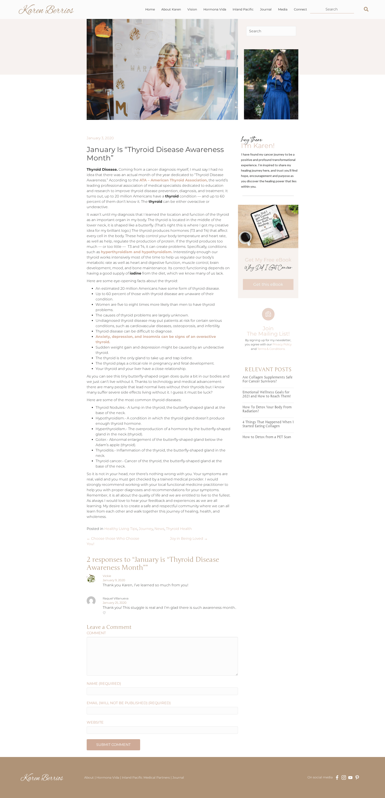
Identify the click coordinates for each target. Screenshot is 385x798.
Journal (266, 9)
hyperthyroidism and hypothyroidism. (136, 252)
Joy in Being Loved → (189, 538)
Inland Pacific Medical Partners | (147, 777)
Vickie (107, 576)
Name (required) (104, 683)
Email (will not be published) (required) (129, 703)
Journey (146, 529)
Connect (300, 9)
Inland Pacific (243, 9)
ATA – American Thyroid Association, (173, 180)
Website (95, 722)
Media (282, 9)
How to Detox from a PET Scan (266, 437)
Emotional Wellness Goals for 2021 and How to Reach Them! (266, 394)
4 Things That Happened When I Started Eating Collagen (268, 424)
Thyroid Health (179, 529)
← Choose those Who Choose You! (113, 541)
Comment (96, 633)
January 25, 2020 (115, 602)
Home (150, 9)
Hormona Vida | (109, 777)
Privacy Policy (282, 344)
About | (90, 777)
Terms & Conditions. (271, 349)
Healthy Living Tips (120, 529)
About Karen (171, 9)
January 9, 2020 (114, 580)
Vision (192, 9)
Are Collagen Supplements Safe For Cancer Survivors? (267, 379)
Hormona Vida (214, 9)
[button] (363, 9)
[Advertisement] (268, 519)
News (159, 529)
